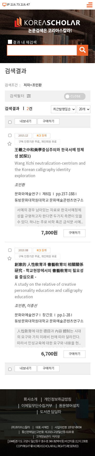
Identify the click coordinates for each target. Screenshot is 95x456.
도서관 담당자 (50, 412)
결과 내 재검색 (25, 42)
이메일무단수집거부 (36, 406)
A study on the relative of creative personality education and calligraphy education (48, 290)
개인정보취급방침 (57, 399)
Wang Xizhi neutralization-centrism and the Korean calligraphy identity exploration (50, 169)
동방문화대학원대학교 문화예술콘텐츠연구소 (49, 200)
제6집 (47, 194)
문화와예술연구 (26, 194)
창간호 (47, 315)
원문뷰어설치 (69, 406)
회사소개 (30, 399)
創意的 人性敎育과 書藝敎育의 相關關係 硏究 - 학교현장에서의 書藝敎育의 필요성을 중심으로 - (49, 271)
